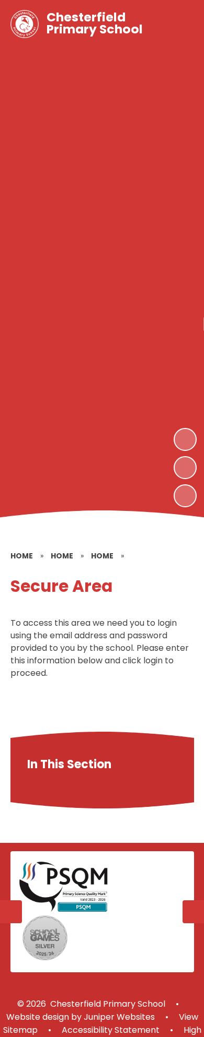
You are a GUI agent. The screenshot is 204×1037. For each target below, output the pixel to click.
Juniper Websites (118, 1017)
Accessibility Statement (111, 1030)
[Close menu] (178, 24)
